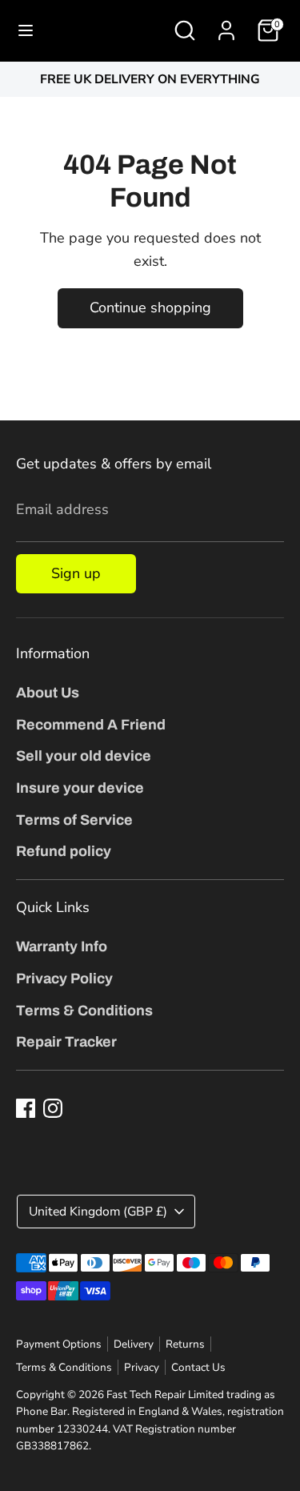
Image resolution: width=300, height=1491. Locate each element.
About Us (47, 693)
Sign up (76, 573)
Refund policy (63, 851)
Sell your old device (83, 756)
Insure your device (80, 788)
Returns (185, 1344)
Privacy (141, 1367)
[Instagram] (52, 1108)
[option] (150, 80)
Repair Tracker (66, 1042)
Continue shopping (150, 307)
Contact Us (198, 1367)
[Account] (226, 25)
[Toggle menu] (26, 30)
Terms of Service (74, 820)
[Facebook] (25, 1108)
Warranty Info (61, 946)
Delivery (134, 1344)
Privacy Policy (64, 979)
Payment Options (59, 1344)
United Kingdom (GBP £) (98, 1211)
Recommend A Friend (91, 725)
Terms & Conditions (84, 1011)
